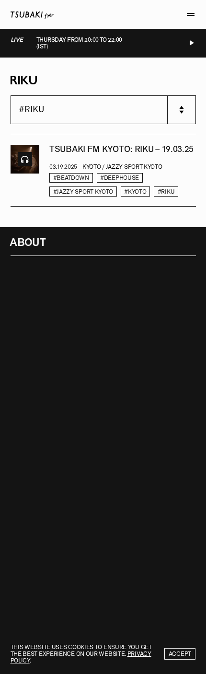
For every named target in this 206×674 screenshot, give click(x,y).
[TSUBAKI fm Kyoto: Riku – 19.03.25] (25, 171)
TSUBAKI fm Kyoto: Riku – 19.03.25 (121, 149)
